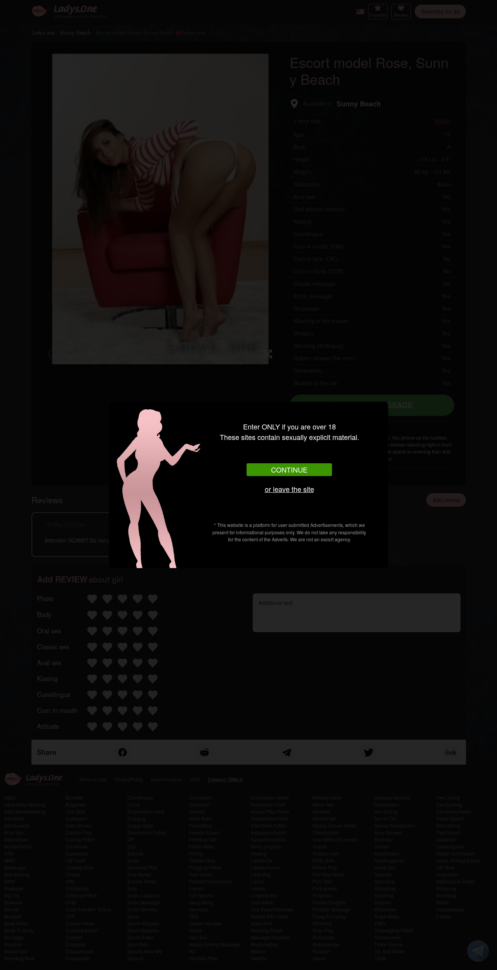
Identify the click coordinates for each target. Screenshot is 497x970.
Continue (289, 469)
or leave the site (289, 489)
